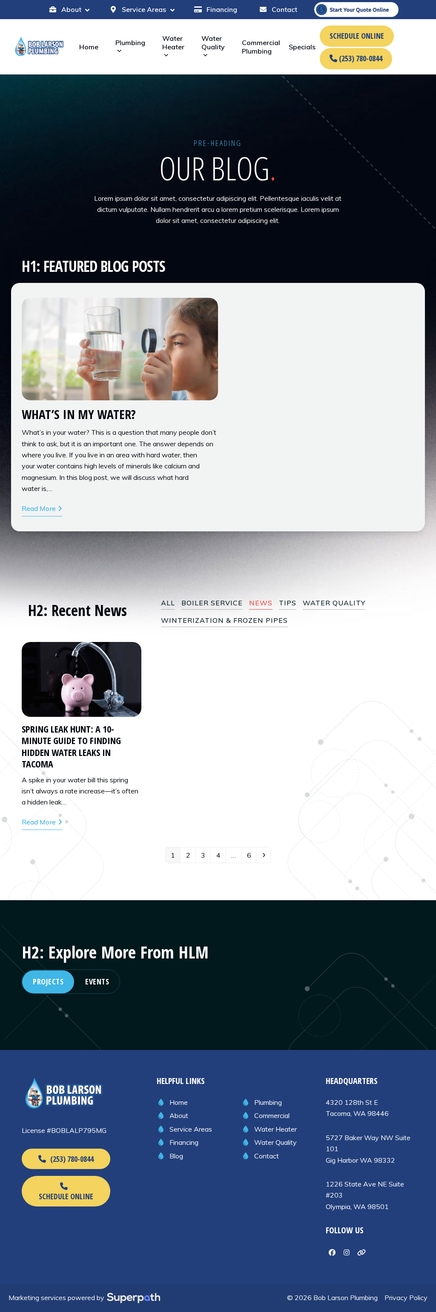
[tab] (48, 981)
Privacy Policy (405, 1297)
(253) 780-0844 (359, 58)
